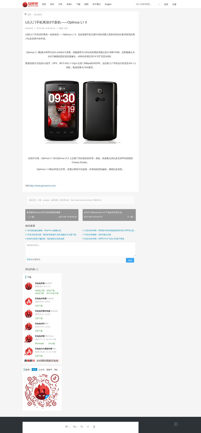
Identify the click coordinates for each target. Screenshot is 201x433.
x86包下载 (39, 293)
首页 (28, 14)
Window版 (39, 343)
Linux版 (51, 343)
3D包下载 (50, 290)
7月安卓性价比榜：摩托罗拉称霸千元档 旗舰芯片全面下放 (51, 234)
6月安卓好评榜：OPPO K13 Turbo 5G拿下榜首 (104, 238)
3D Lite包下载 (52, 293)
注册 (174, 4)
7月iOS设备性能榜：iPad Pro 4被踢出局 (44, 230)
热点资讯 (38, 14)
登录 (166, 4)
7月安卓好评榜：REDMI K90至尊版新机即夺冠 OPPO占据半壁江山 (110, 230)
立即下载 (39, 305)
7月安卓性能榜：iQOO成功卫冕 (97, 234)
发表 (130, 260)
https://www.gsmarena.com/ (42, 185)
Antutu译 (29, 28)
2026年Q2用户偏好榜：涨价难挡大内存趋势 (45, 238)
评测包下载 (40, 290)
